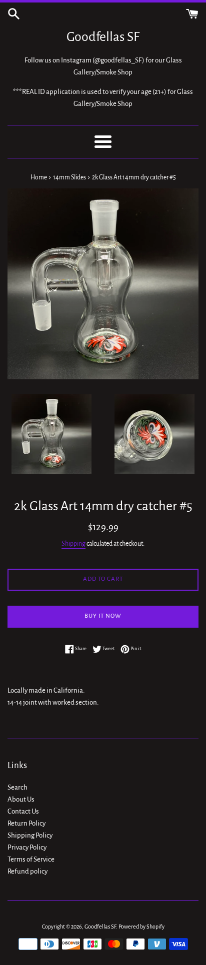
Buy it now (103, 616)
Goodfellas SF (103, 37)
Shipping (74, 543)
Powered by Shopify (141, 927)
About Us (21, 799)
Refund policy (28, 871)
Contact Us (23, 811)
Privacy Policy (27, 847)
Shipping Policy (30, 835)
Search (18, 787)
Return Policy (27, 823)
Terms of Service (31, 859)
